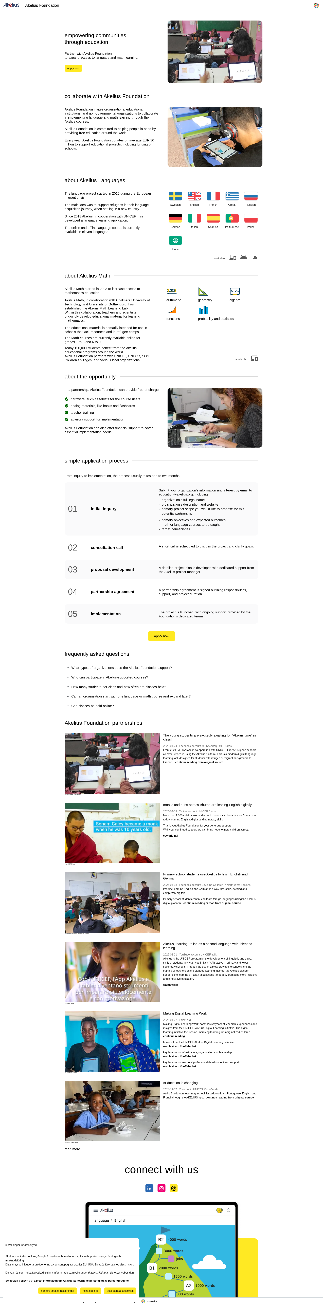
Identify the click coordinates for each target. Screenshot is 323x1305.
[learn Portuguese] (232, 224)
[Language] (316, 5)
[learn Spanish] (213, 224)
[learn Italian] (194, 224)
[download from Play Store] (244, 258)
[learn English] (194, 201)
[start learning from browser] (233, 258)
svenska (152, 1301)
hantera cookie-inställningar (57, 1290)
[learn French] (213, 201)
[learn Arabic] (175, 246)
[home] (11, 5)
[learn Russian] (251, 201)
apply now (73, 68)
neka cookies (90, 1290)
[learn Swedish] (175, 201)
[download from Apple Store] (254, 258)
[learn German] (175, 224)
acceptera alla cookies (120, 1290)
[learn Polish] (251, 224)
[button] (161, 668)
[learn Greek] (232, 201)
